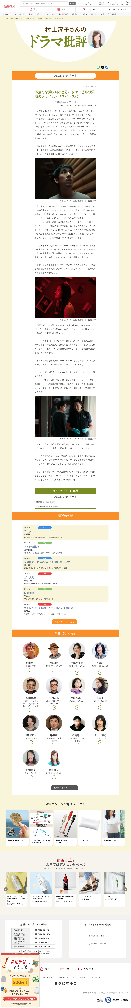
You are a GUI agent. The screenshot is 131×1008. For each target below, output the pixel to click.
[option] (17, 889)
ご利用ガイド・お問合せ (118, 9)
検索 (72, 3)
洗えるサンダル (63, 896)
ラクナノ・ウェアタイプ (115, 896)
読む (64, 9)
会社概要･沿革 (47, 977)
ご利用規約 (102, 993)
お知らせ (82, 977)
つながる (91, 9)
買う (35, 9)
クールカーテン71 (88, 896)
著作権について (123, 993)
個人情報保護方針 (112, 993)
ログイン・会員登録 (102, 3)
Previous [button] (6, 889)
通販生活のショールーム (66, 977)
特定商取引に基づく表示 (89, 993)
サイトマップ (95, 977)
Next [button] (125, 889)
